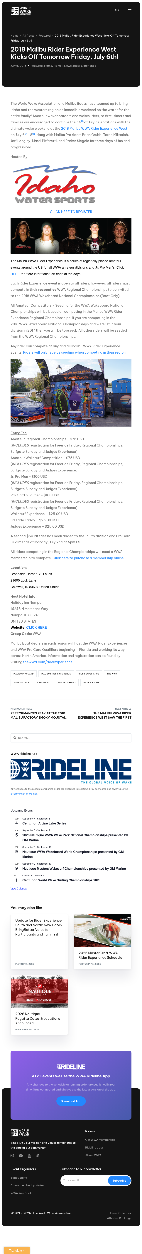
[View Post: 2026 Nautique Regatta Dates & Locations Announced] (39, 991)
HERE (15, 273)
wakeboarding (67, 682)
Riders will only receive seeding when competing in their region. (74, 352)
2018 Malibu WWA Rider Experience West (94, 128)
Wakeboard (43, 682)
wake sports (21, 682)
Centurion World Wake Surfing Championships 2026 (61, 880)
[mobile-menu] (127, 11)
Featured (37, 65)
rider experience (89, 674)
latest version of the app (24, 794)
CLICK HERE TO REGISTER (71, 212)
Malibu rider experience (56, 674)
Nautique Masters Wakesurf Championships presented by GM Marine (74, 868)
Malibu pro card (23, 674)
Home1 (58, 65)
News (68, 65)
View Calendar (19, 888)
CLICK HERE (36, 627)
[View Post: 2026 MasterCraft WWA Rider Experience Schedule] (102, 930)
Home (48, 65)
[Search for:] (71, 737)
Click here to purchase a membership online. (89, 558)
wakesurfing (91, 682)
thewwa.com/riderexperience (47, 662)
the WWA (112, 674)
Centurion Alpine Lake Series (44, 823)
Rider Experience (84, 65)
